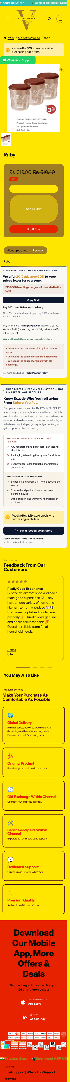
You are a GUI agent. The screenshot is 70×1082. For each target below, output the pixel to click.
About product (17, 250)
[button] (7, 19)
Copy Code (33, 300)
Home (11, 37)
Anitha (11, 649)
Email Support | (15, 1072)
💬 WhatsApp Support (18, 60)
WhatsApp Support (40, 1072)
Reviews (38, 250)
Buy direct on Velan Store (36, 530)
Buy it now (33, 229)
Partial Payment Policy (37, 373)
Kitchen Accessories (29, 37)
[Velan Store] (26, 19)
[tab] (17, 250)
